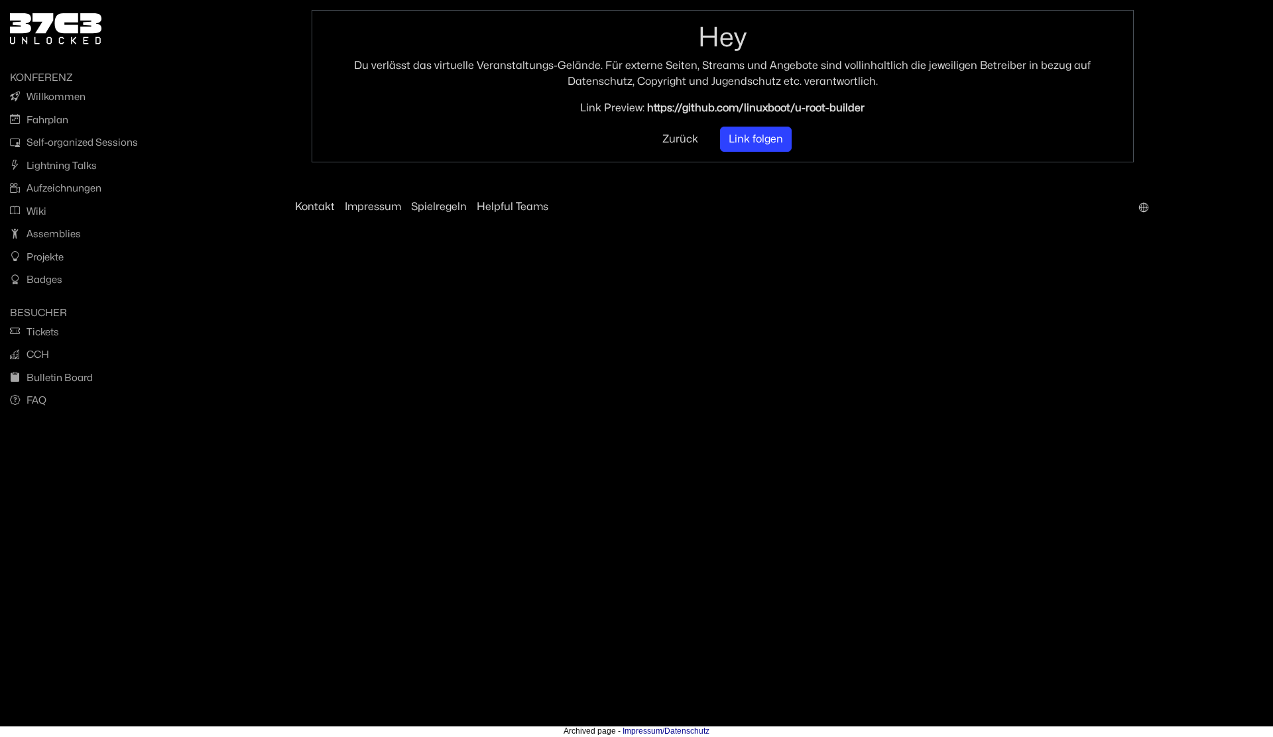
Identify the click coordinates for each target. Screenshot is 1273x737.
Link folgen (756, 139)
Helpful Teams (512, 206)
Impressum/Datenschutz (666, 731)
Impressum (373, 206)
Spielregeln (439, 206)
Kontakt (315, 206)
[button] (1143, 207)
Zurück (680, 139)
